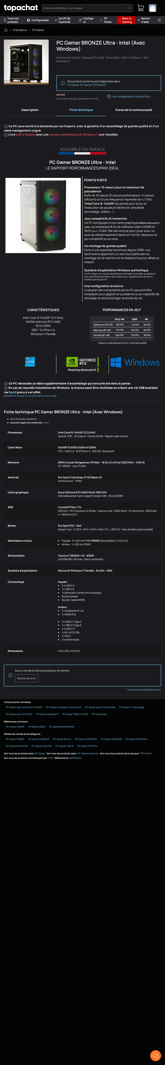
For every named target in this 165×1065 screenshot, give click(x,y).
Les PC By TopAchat (64, 20)
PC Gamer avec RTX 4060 (19, 714)
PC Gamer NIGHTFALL (137, 739)
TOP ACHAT (146, 753)
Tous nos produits (13, 20)
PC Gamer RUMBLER (38, 739)
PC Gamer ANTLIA (62, 739)
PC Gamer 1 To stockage (131, 707)
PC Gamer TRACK (64, 746)
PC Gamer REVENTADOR (61, 726)
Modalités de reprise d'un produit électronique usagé (30, 395)
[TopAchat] (21, 8)
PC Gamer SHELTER (42, 746)
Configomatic (40, 20)
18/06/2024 (75, 757)
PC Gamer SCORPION (86, 739)
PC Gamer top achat (88, 753)
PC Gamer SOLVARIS (111, 739)
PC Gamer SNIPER (15, 739)
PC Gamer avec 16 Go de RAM (100, 707)
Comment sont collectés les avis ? (144, 689)
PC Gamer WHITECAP (17, 746)
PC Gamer (38, 30)
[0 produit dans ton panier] (141, 8)
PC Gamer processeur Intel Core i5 (63, 707)
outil (13, 392)
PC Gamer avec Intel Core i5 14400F (24, 707)
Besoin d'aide (145, 20)
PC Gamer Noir (99, 714)
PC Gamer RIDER (36, 726)
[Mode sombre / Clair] (159, 20)
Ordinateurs (20, 30)
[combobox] (155, 8)
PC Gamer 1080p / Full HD (75, 714)
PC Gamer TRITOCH (87, 746)
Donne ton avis (26, 678)
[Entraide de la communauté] (155, 1055)
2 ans (46, 422)
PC (51, 757)
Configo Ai (88, 20)
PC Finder (108, 20)
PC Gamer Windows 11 (47, 714)
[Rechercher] (129, 8)
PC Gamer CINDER (15, 726)
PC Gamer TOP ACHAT (93, 85)
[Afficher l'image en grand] (26, 62)
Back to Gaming (127, 20)
